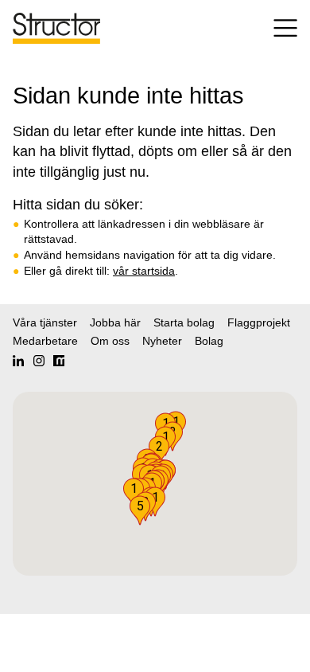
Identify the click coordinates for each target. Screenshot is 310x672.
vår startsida (144, 270)
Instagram (39, 360)
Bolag (209, 340)
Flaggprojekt (258, 322)
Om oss (110, 340)
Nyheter (162, 340)
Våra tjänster (45, 322)
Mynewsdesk (58, 360)
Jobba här (115, 322)
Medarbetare (45, 340)
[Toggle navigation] (277, 28)
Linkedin (18, 360)
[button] (140, 510)
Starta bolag (184, 322)
